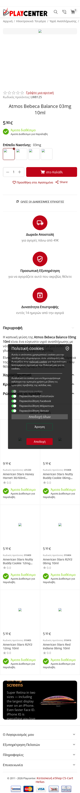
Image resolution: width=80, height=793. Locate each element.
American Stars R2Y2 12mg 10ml (17, 646)
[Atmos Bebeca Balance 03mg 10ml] (40, 31)
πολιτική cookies (38, 361)
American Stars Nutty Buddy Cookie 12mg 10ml (18, 561)
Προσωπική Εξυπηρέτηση (40, 271)
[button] (61, 182)
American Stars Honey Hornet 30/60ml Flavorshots (18, 476)
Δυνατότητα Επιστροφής (40, 307)
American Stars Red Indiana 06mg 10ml (56, 646)
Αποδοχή (40, 441)
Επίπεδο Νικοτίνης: (17, 145)
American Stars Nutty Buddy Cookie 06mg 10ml (58, 476)
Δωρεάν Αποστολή (40, 234)
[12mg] (34, 154)
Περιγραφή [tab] (12, 327)
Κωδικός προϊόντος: (16, 97)
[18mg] (46, 154)
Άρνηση (40, 426)
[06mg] (21, 154)
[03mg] (9, 154)
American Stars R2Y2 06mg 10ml (57, 561)
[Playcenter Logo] (25, 11)
